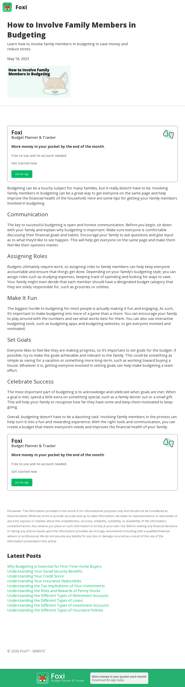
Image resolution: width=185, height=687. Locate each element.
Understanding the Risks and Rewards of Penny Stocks (53, 590)
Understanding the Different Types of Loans (45, 600)
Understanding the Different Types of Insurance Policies (55, 610)
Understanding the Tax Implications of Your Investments (56, 585)
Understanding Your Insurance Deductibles (44, 581)
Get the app (22, 174)
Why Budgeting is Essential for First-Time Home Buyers (54, 566)
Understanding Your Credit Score (35, 576)
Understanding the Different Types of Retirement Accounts (58, 595)
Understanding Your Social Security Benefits (44, 571)
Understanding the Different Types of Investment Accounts (58, 605)
